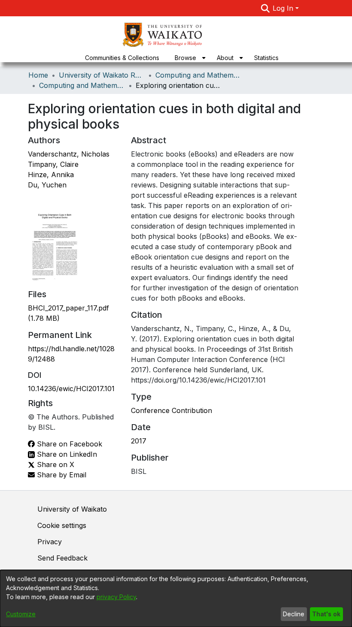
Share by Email (60, 474)
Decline (293, 614)
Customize (21, 614)
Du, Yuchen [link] (47, 185)
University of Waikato (72, 509)
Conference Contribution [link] (171, 410)
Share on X (54, 464)
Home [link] (38, 75)
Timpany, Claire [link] (53, 164)
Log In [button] (284, 8)
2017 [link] (138, 441)
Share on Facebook (68, 444)
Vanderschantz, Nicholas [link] (68, 154)
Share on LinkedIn (66, 454)
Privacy (49, 541)
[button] (265, 8)
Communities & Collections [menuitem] (122, 57)
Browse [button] (185, 57)
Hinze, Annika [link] (51, 174)
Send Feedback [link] (62, 558)
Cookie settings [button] (61, 525)
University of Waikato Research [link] (102, 75)
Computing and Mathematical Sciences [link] (198, 75)
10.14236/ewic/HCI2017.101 (71, 388)
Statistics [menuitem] (266, 57)
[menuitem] (188, 57)
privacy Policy (116, 596)
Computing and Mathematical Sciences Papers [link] (82, 85)
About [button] (225, 57)
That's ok (326, 614)
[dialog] (176, 598)
